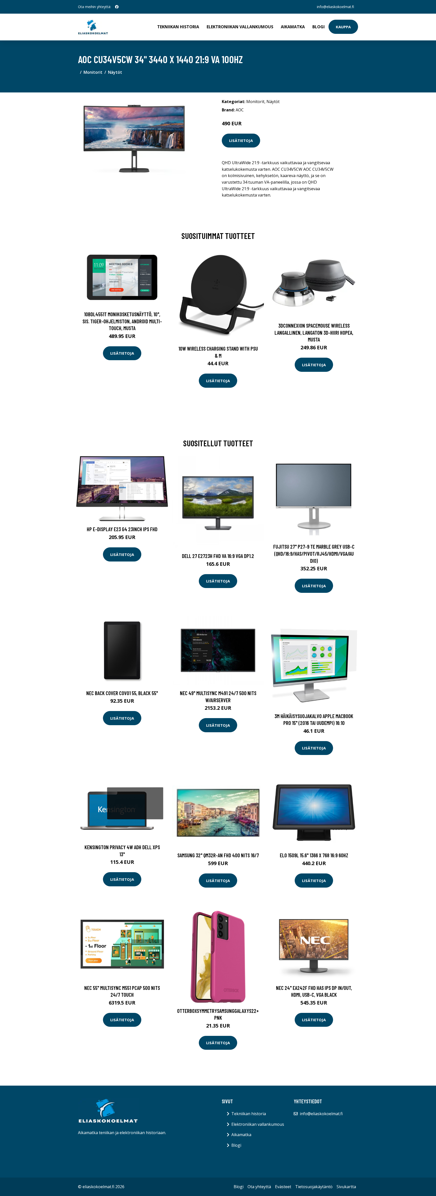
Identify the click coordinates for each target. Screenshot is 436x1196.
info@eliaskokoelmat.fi (335, 6)
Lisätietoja (241, 140)
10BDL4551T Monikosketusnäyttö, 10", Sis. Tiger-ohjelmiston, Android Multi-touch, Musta (122, 321)
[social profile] (117, 7)
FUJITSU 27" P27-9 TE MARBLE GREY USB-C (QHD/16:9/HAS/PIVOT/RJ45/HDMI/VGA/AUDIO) (314, 553)
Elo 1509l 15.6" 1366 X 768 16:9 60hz (314, 855)
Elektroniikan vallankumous (240, 27)
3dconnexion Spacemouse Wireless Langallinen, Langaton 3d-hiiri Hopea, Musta (314, 332)
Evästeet (283, 1186)
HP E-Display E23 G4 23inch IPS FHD (122, 529)
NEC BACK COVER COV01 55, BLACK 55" (122, 693)
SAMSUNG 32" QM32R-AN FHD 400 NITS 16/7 (218, 855)
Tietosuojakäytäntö (314, 1186)
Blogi (318, 27)
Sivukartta (346, 1186)
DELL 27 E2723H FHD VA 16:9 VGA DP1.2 (218, 556)
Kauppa (343, 26)
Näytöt (115, 72)
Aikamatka (293, 27)
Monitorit (93, 72)
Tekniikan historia (178, 27)
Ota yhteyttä (259, 1186)
